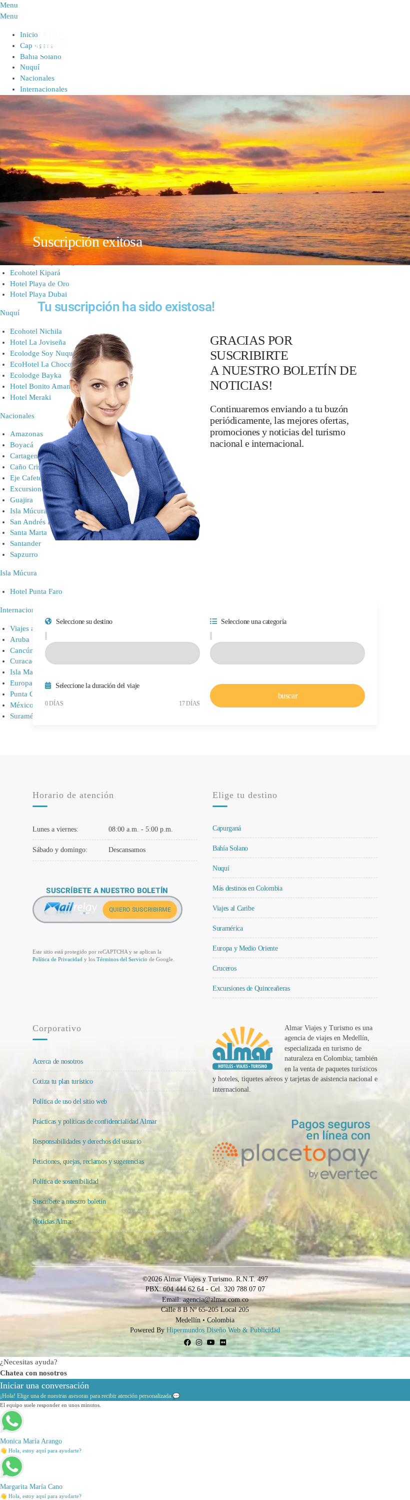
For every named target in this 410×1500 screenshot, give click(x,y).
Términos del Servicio (122, 959)
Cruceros (224, 968)
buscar (288, 695)
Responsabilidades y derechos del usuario (87, 1141)
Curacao (23, 661)
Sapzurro (24, 554)
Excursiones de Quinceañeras (251, 988)
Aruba (20, 639)
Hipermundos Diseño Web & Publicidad (223, 1330)
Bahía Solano (230, 848)
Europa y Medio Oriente (245, 948)
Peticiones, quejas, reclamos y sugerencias (88, 1161)
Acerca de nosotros (57, 1061)
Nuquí (30, 67)
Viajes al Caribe (233, 908)
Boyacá (22, 445)
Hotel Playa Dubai (38, 294)
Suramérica (227, 928)
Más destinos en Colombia (247, 888)
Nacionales (37, 78)
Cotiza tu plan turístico (62, 1081)
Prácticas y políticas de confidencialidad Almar (94, 1121)
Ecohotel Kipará (35, 273)
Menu (364, 43)
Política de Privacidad (57, 959)
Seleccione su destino (83, 621)
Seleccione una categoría (253, 621)
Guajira (21, 500)
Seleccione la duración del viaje (97, 685)
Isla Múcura (18, 573)
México (22, 705)
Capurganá (226, 828)
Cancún (22, 650)
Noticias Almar (52, 1221)
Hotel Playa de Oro (40, 284)
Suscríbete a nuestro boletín (69, 1201)
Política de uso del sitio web (69, 1101)
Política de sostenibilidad (65, 1181)
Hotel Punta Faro (36, 591)
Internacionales (44, 89)
